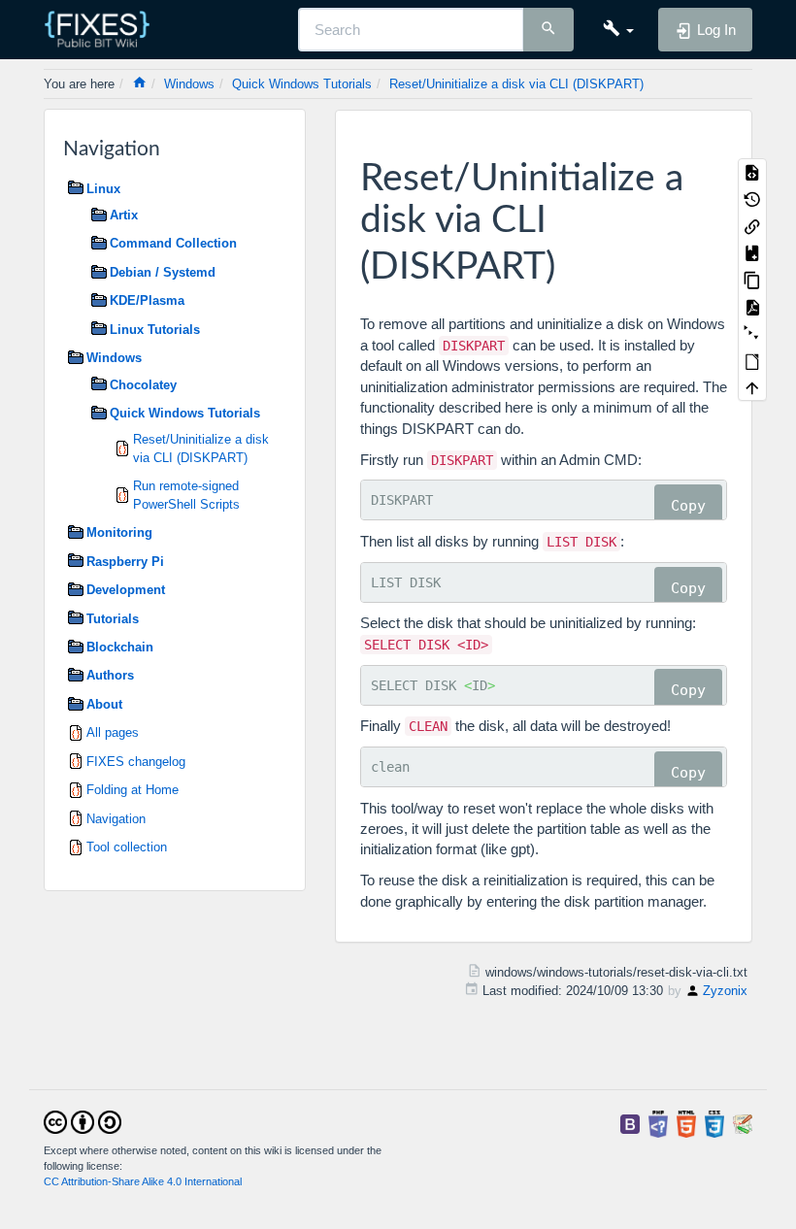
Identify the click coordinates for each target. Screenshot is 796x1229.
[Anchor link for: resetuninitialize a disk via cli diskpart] (574, 262)
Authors (110, 675)
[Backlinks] (752, 225)
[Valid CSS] (714, 1122)
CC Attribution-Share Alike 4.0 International (143, 1181)
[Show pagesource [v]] (752, 171)
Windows (189, 84)
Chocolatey (143, 385)
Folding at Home (132, 789)
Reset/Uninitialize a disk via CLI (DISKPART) (516, 84)
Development (125, 589)
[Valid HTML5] (686, 1122)
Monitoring (119, 532)
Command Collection (173, 243)
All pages (112, 732)
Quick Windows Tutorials (302, 84)
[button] (618, 29)
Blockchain (119, 647)
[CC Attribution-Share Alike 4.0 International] (82, 1120)
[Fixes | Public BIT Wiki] (104, 29)
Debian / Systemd (163, 272)
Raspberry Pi (125, 561)
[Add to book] (752, 252)
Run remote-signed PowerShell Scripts (186, 495)
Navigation (116, 819)
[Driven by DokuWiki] (742, 1122)
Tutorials (112, 619)
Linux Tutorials (155, 329)
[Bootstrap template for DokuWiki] (630, 1122)
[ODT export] (752, 360)
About (104, 704)
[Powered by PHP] (658, 1122)
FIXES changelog (135, 761)
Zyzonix (725, 990)
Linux (103, 189)
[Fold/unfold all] (752, 333)
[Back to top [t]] (752, 387)
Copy (688, 506)
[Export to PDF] (752, 306)
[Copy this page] (752, 279)
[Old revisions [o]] (752, 199)
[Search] (548, 30)
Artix (124, 215)
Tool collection (126, 847)
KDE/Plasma (147, 300)
